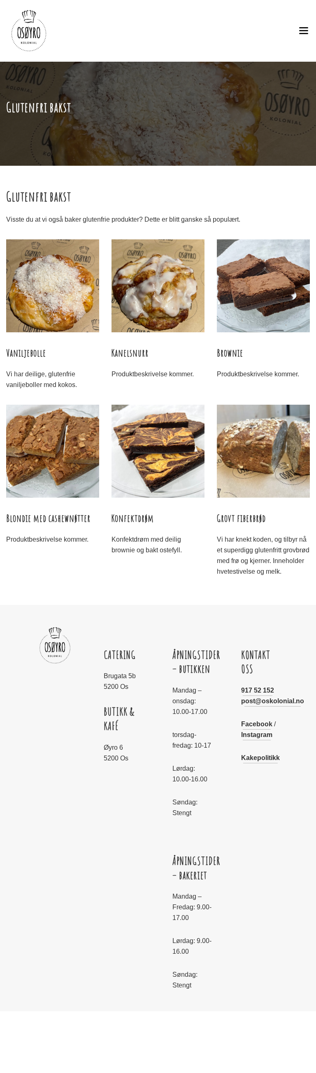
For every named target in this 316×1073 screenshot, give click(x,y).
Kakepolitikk (260, 757)
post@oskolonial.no (272, 701)
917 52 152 (257, 690)
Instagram (256, 734)
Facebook (256, 724)
